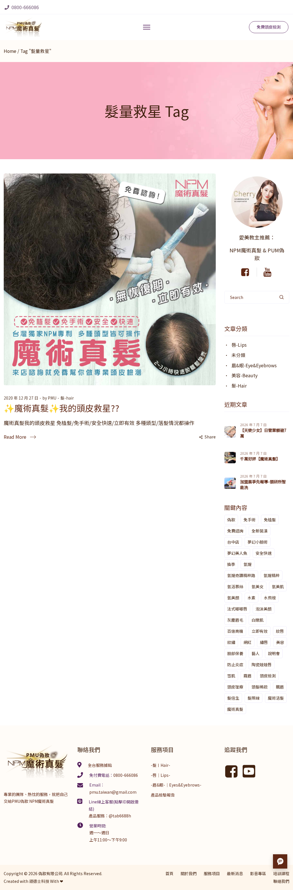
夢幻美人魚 (237, 553)
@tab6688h (120, 816)
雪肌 (231, 676)
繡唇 (264, 642)
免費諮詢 (235, 531)
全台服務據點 (100, 765)
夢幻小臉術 (258, 542)
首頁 (169, 873)
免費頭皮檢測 (269, 27)
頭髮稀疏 (260, 687)
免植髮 (270, 519)
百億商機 (235, 631)
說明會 (274, 653)
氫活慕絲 (235, 586)
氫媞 (247, 564)
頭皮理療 (235, 687)
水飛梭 (270, 597)
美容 (280, 642)
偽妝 (231, 519)
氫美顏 (233, 597)
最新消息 (235, 873)
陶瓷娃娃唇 (262, 664)
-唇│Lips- (160, 775)
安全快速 (264, 553)
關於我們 (189, 873)
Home (10, 51)
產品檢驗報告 (163, 795)
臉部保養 (235, 653)
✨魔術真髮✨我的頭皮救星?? (61, 408)
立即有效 (260, 631)
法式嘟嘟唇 (237, 609)
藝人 (256, 653)
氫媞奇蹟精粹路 (241, 575)
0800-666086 (24, 7)
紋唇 (280, 631)
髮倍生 (233, 698)
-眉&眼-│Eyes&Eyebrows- (176, 785)
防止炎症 (235, 664)
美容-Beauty (244, 375)
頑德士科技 (39, 881)
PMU (52, 398)
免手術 (249, 519)
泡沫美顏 (264, 609)
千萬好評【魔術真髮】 (260, 459)
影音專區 (258, 873)
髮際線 (254, 698)
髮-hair (67, 398)
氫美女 (258, 586)
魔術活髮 (276, 698)
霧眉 (247, 676)
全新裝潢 (260, 531)
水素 (252, 597)
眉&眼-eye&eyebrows (254, 365)
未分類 (238, 355)
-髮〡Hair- (160, 765)
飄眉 (280, 687)
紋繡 (231, 642)
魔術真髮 (235, 709)
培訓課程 (281, 873)
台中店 (233, 542)
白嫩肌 (258, 620)
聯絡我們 (281, 881)
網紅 (247, 642)
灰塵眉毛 (235, 620)
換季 (231, 564)
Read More (15, 437)
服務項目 (212, 873)
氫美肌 (278, 586)
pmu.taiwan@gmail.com (112, 792)
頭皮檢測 (268, 676)
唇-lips (239, 344)
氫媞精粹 (272, 575)
